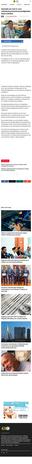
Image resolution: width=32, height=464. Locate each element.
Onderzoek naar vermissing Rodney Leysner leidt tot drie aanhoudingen (14, 374)
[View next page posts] (17, 174)
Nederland (27, 4)
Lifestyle (19, 4)
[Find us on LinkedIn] (3, 452)
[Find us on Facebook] (1, 452)
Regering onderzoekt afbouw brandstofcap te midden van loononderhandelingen (15, 169)
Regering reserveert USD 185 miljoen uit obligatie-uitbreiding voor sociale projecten (14, 317)
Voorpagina (4, 4)
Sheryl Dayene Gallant (12, 16)
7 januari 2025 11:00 (23, 16)
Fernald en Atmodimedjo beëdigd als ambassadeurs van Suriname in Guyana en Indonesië (14, 289)
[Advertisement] (16, 74)
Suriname (12, 4)
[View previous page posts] (15, 174)
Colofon (16, 445)
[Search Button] (30, 1)
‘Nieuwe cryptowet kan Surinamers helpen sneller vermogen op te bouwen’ (14, 165)
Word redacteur (9, 445)
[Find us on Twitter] (6, 452)
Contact (3, 445)
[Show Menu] (1, 1)
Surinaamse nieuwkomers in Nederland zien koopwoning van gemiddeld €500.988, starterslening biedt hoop (14, 346)
